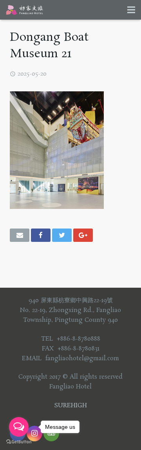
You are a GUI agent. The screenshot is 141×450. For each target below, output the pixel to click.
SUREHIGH (70, 405)
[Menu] (131, 10)
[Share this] (41, 235)
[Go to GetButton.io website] (18, 442)
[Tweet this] (62, 235)
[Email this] (19, 235)
